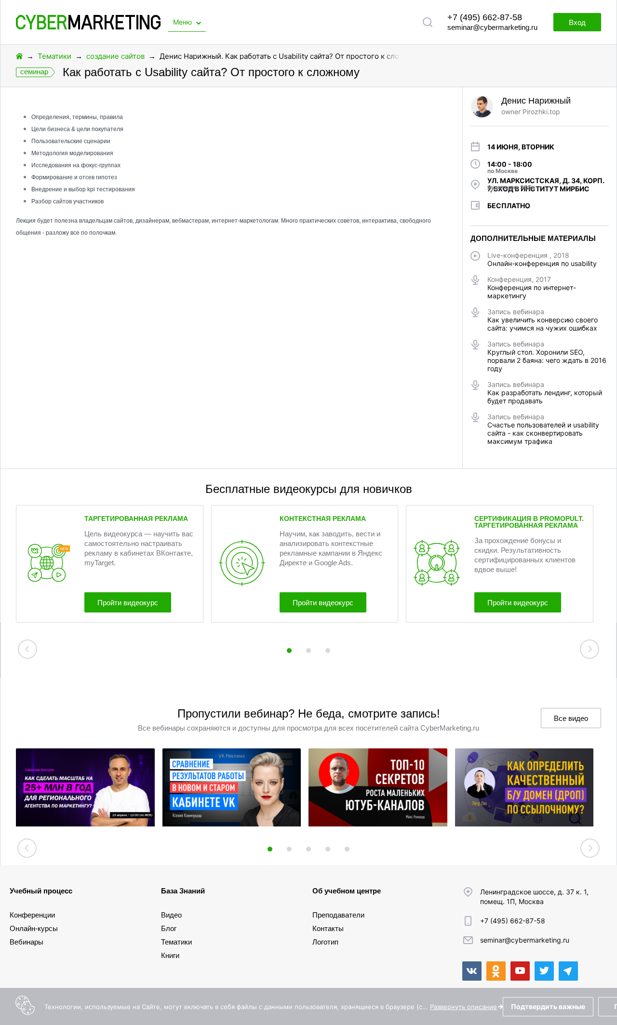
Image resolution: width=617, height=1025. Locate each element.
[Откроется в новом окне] (472, 971)
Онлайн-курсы (34, 928)
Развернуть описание (463, 1007)
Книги (170, 955)
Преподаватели (338, 915)
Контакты (328, 928)
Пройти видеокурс (127, 603)
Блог (168, 928)
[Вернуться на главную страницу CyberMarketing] (88, 27)
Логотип (325, 942)
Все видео (571, 718)
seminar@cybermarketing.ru (492, 27)
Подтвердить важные (548, 1006)
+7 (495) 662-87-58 (484, 17)
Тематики (54, 56)
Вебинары (26, 942)
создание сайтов (115, 56)
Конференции (32, 915)
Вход (577, 22)
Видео (171, 915)
